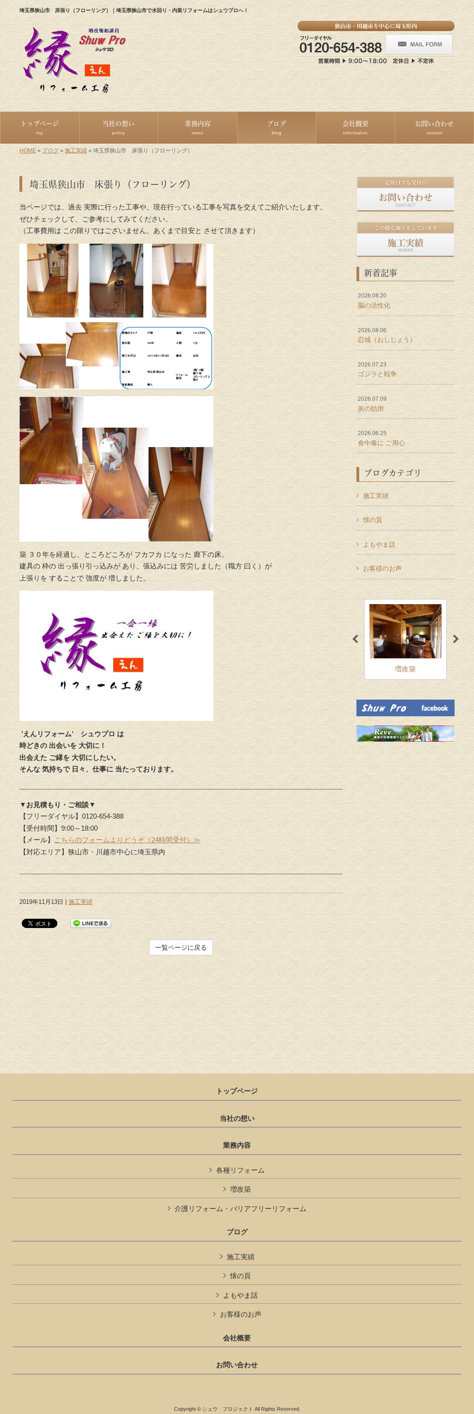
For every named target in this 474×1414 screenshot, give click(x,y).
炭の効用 (372, 404)
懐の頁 (372, 520)
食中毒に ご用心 (381, 438)
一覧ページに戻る (181, 947)
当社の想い (237, 1118)
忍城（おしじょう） (387, 335)
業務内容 (237, 1145)
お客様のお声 (382, 568)
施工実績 (76, 150)
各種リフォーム (240, 1170)
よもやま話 (379, 544)
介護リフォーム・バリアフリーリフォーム (240, 1208)
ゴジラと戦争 (377, 369)
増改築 (240, 1189)
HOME (27, 150)
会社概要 (237, 1338)
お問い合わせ (237, 1365)
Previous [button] (355, 639)
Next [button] (456, 639)
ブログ (50, 150)
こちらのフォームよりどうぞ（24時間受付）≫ (127, 840)
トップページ (237, 1091)
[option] (405, 639)
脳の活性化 (374, 300)
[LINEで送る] (90, 923)
